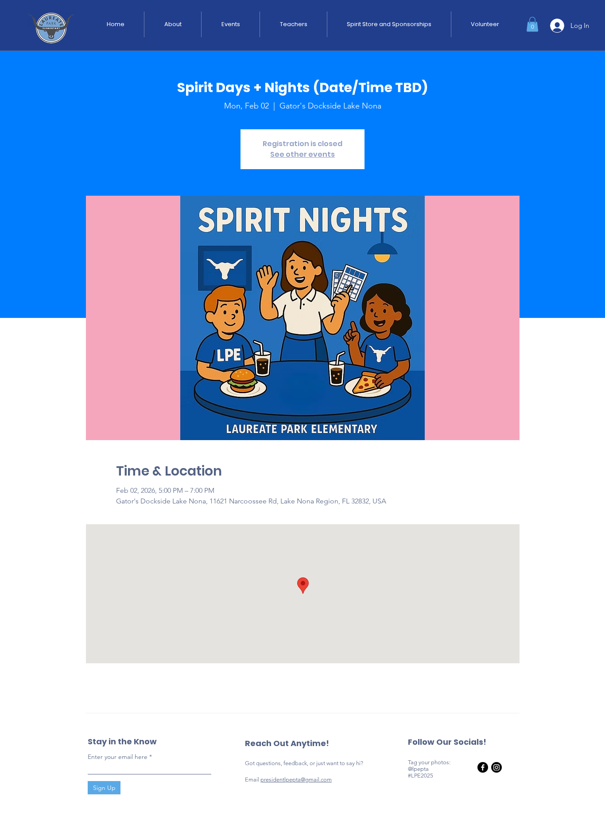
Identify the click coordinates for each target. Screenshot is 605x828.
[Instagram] (496, 767)
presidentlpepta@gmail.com (296, 779)
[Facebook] (482, 767)
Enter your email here (117, 757)
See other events (302, 154)
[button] (532, 24)
